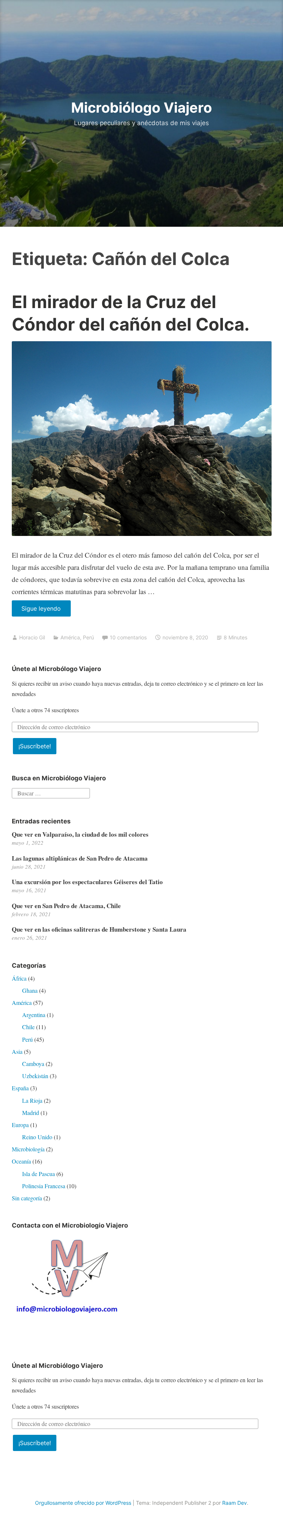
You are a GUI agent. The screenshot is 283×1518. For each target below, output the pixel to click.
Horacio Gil (32, 637)
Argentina (33, 1015)
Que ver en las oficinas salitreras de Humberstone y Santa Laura (99, 929)
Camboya (33, 1063)
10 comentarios (128, 637)
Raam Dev (234, 1503)
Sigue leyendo (46, 610)
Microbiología (28, 1149)
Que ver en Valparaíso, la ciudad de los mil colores (80, 834)
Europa (20, 1125)
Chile (28, 1027)
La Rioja (32, 1100)
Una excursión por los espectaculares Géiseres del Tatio (87, 881)
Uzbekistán (35, 1076)
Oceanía (21, 1161)
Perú (88, 637)
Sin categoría (27, 1198)
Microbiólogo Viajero (141, 107)
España (20, 1088)
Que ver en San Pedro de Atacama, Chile (66, 905)
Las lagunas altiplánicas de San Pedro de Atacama (80, 858)
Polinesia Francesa (43, 1186)
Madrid (30, 1112)
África (19, 978)
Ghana (30, 990)
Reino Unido (37, 1137)
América (70, 637)
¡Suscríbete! (34, 746)
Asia (17, 1051)
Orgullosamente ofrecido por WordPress (83, 1503)
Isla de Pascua (38, 1174)
